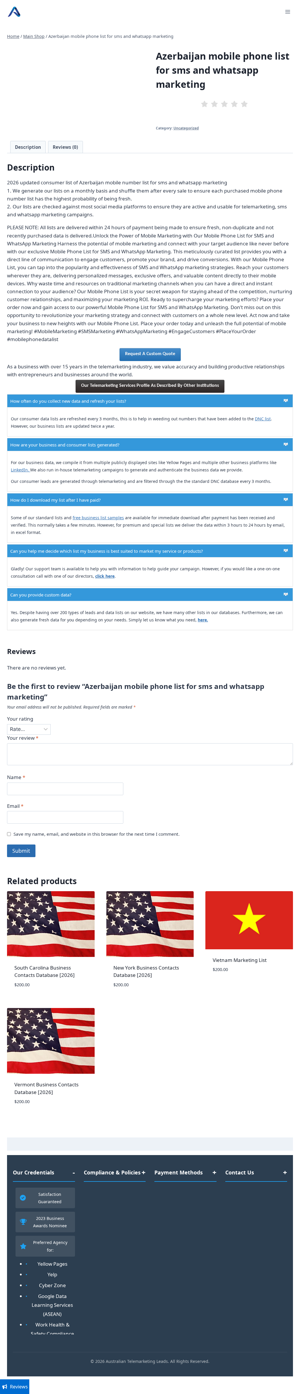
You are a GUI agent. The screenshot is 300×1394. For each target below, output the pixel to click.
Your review (22, 738)
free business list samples (98, 517)
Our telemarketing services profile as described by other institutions (150, 385)
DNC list (263, 419)
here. (203, 620)
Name (16, 777)
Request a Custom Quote (150, 354)
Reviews (19, 1386)
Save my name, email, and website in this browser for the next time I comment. (96, 834)
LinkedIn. (20, 470)
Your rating (20, 719)
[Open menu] (287, 11)
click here (105, 576)
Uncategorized (186, 128)
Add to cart (227, 987)
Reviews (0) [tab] (65, 147)
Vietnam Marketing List (240, 960)
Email (15, 806)
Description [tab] (28, 147)
